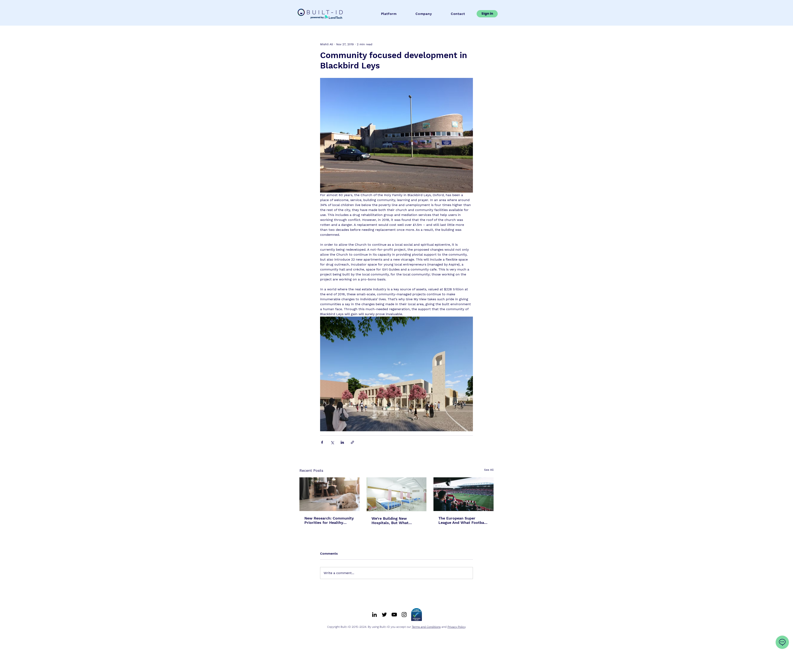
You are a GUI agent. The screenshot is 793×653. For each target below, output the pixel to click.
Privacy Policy (456, 626)
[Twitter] (384, 614)
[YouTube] (394, 614)
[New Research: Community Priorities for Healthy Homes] (329, 494)
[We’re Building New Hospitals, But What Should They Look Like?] (397, 494)
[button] (388, 13)
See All (489, 469)
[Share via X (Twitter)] (332, 442)
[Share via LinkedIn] (342, 442)
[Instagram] (404, 614)
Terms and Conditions (426, 626)
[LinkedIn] (374, 614)
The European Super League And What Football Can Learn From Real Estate (462, 520)
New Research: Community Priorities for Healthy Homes (329, 520)
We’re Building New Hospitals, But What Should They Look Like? (393, 520)
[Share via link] (352, 442)
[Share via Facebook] (322, 442)
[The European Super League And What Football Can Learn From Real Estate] (463, 494)
